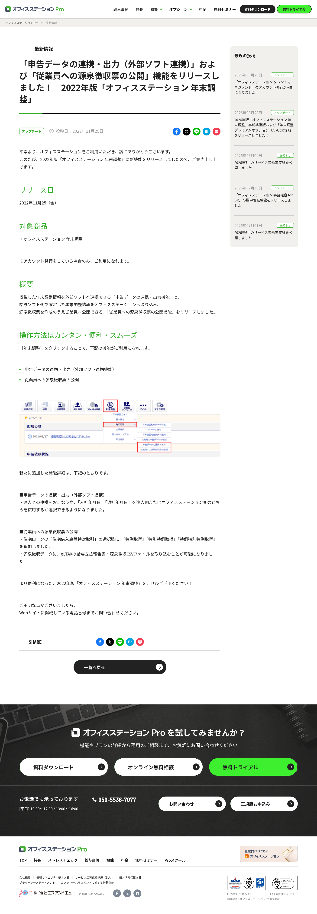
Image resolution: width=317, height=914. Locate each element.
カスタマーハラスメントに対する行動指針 (87, 882)
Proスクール (175, 860)
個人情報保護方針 (130, 877)
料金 (202, 9)
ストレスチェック (63, 860)
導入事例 (120, 9)
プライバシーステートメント (37, 882)
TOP (23, 860)
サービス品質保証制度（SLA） (94, 877)
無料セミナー (225, 9)
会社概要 (24, 877)
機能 (110, 860)
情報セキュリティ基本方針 (52, 877)
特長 (139, 9)
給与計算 (92, 860)
